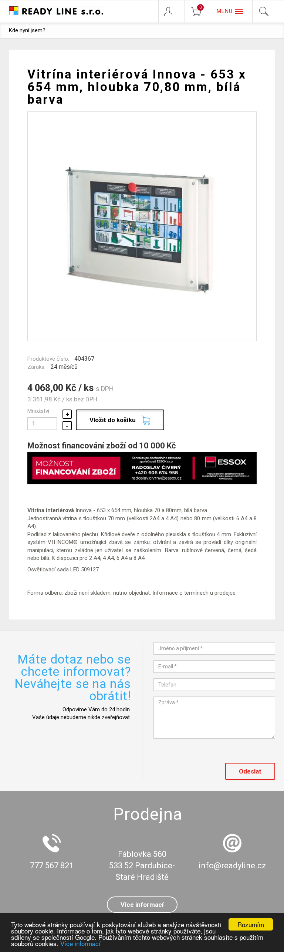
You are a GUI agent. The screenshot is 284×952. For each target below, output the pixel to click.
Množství (38, 411)
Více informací (80, 943)
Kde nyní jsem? (27, 30)
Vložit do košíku (112, 420)
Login (172, 11)
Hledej (264, 11)
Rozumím (250, 924)
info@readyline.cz (232, 865)
